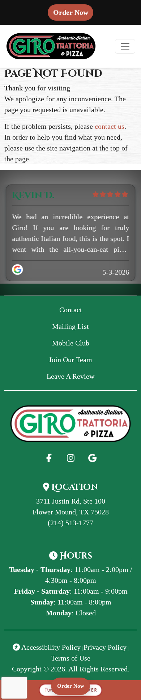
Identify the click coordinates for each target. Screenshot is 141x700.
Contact (70, 310)
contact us (109, 126)
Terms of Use (70, 658)
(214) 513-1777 (70, 523)
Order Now (73, 12)
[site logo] (51, 46)
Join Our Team (70, 360)
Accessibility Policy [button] (50, 647)
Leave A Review (84, 376)
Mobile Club (70, 343)
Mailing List (70, 326)
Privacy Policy (105, 647)
